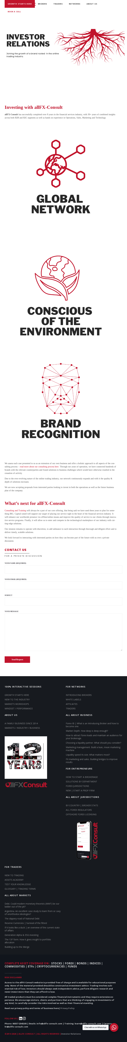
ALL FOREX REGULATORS (79, 809)
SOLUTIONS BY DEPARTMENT (81, 781)
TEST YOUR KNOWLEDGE (18, 884)
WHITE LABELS (73, 699)
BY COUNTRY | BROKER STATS (82, 805)
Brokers (42, 4)
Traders (58, 4)
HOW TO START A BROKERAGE (82, 777)
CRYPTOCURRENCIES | (52, 966)
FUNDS (72, 966)
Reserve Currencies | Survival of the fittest (26, 923)
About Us (92, 4)
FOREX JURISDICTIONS (77, 786)
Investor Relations (71, 1033)
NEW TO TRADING (14, 875)
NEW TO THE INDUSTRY (17, 699)
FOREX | (71, 963)
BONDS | (83, 963)
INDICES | (96, 963)
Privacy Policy (67, 1008)
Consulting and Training (15, 510)
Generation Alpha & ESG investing (21, 934)
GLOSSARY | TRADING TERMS (20, 888)
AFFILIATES (71, 704)
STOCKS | (58, 963)
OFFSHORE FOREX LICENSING (81, 814)
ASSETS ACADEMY (14, 879)
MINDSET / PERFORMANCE (19, 708)
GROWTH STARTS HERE (17, 695)
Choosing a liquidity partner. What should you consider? (93, 742)
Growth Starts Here (20, 4)
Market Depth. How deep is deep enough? (87, 730)
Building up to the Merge (17, 946)
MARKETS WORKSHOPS (17, 704)
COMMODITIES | (16, 966)
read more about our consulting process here (39, 467)
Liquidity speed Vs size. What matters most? (88, 754)
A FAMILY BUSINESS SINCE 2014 (21, 723)
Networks (74, 4)
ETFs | (32, 966)
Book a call (14, 11)
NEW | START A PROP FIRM (80, 790)
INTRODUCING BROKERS (79, 695)
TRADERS (71, 708)
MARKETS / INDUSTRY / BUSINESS (22, 727)
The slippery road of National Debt (22, 918)
